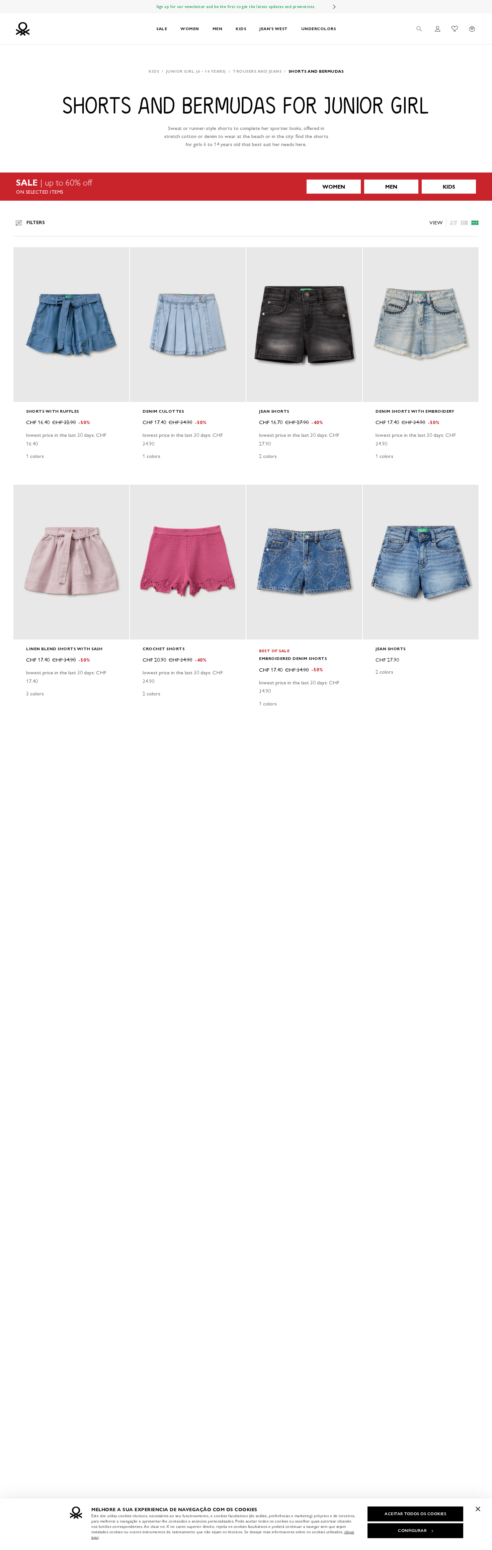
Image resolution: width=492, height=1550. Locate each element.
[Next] (334, 6)
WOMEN (189, 28)
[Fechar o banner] (478, 1508)
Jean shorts (274, 411)
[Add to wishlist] (24, 256)
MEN (218, 28)
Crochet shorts (163, 648)
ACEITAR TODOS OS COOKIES (415, 1513)
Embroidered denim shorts (293, 658)
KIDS (241, 28)
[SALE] (246, 187)
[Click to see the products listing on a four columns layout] (464, 222)
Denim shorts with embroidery (415, 411)
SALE (161, 28)
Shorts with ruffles (52, 411)
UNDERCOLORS (318, 28)
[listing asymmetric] (453, 222)
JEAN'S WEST (273, 28)
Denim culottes (163, 411)
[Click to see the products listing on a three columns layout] (475, 222)
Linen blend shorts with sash (64, 648)
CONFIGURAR (412, 1530)
